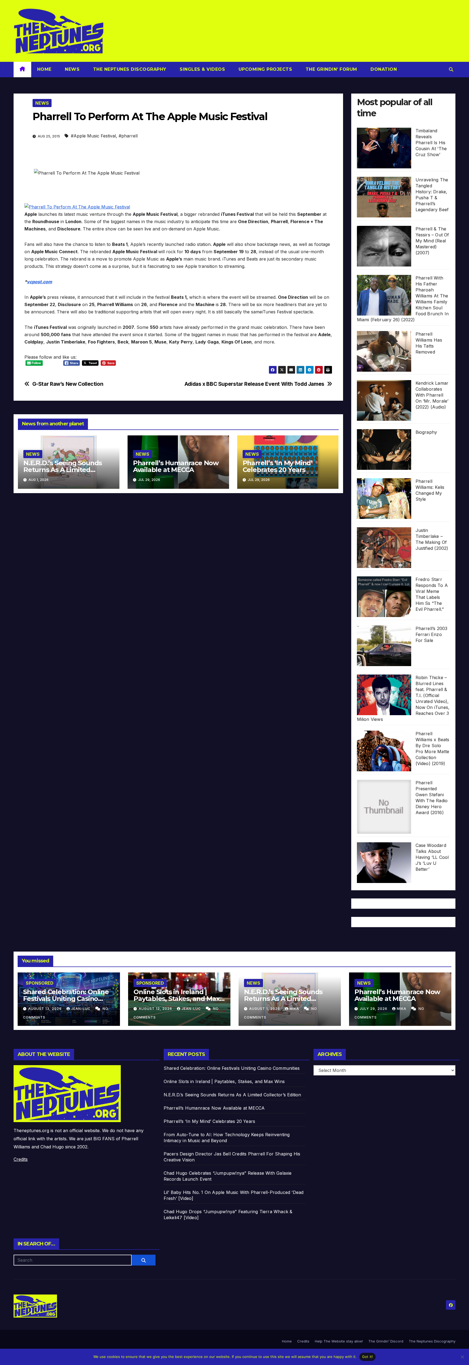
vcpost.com (39, 281)
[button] (451, 69)
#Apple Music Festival (93, 136)
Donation (383, 69)
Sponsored (39, 983)
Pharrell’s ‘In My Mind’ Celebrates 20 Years (277, 466)
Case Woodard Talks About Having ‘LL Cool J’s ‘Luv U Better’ (432, 857)
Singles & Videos (201, 69)
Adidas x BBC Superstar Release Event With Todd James (254, 384)
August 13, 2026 (45, 1009)
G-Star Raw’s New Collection (67, 384)
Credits (21, 1159)
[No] (462, 1357)
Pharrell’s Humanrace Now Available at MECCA (175, 466)
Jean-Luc (81, 1009)
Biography (426, 432)
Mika (295, 1009)
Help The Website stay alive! (339, 1341)
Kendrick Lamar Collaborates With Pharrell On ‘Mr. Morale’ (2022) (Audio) (432, 395)
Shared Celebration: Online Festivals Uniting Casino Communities (66, 998)
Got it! (367, 1356)
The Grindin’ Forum (330, 69)
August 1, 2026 (265, 1009)
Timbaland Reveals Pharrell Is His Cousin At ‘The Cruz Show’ (431, 142)
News (72, 69)
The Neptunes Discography (128, 69)
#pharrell (128, 136)
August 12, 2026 (156, 1009)
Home (44, 69)
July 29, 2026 (374, 1009)
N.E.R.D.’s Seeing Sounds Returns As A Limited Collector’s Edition (62, 469)
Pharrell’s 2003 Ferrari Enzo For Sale (432, 634)
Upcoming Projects (264, 69)
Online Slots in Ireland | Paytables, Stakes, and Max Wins (177, 998)
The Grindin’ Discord (385, 1341)
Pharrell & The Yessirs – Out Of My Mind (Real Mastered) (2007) (432, 240)
